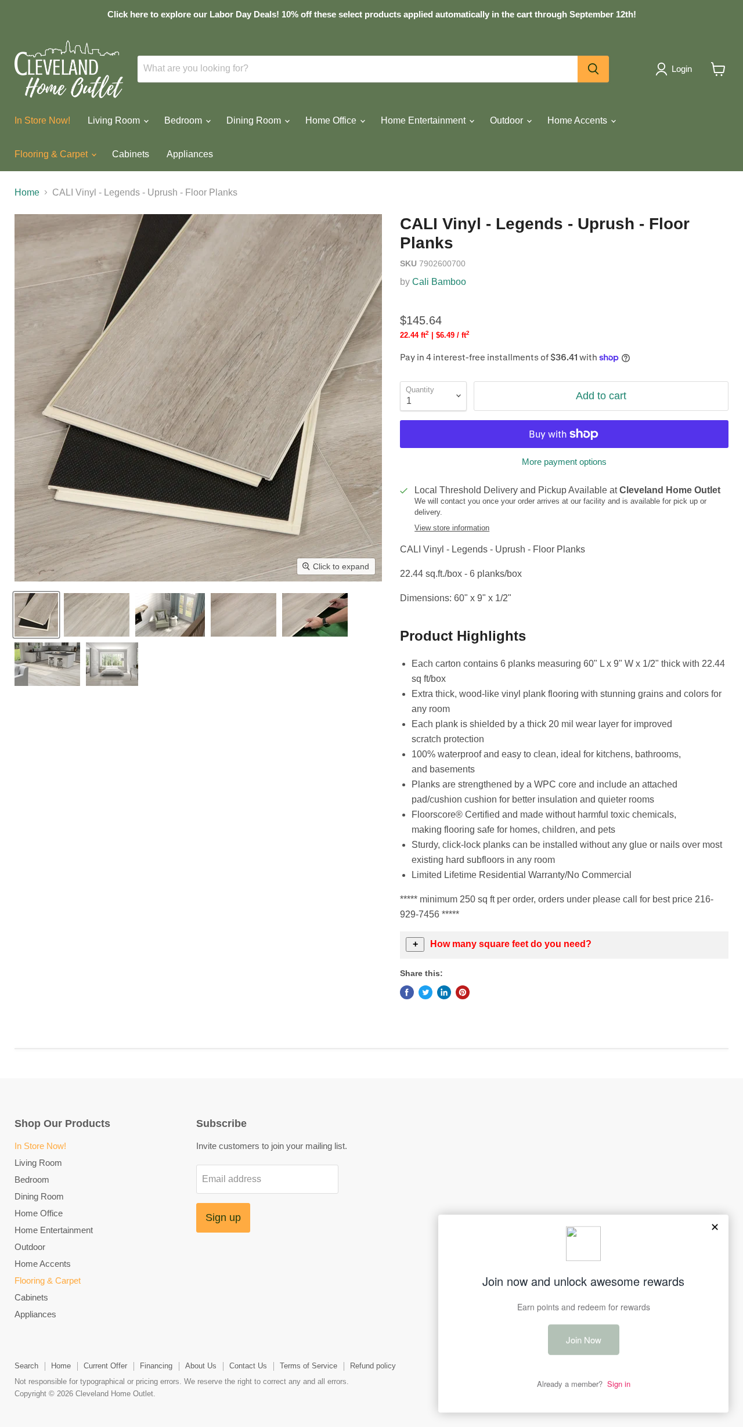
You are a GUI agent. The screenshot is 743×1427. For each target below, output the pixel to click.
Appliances (190, 154)
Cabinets (130, 154)
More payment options (564, 462)
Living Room (115, 120)
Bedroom (184, 120)
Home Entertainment (424, 120)
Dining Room (254, 120)
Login (682, 69)
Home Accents (578, 120)
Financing (156, 1365)
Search (26, 1365)
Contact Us (248, 1365)
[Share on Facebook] (407, 992)
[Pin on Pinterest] (463, 992)
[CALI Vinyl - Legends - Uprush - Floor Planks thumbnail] (36, 615)
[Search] (593, 69)
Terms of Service (308, 1365)
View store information (451, 528)
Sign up (223, 1217)
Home (27, 192)
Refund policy (373, 1365)
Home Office (332, 120)
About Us (201, 1365)
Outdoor (507, 120)
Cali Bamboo (439, 282)
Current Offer (105, 1365)
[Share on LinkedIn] (444, 992)
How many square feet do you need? (510, 944)
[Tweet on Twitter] (425, 992)
